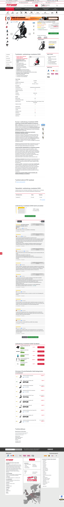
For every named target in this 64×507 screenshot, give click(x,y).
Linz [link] (15, 477)
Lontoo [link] (10, 475)
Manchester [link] (13, 475)
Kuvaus (7, 56)
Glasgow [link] (7, 475)
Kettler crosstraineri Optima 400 (28, 380)
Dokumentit (8, 58)
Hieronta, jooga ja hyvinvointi (46, 9)
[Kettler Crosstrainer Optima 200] (20, 401)
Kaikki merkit (44, 486)
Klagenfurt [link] (12, 477)
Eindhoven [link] (18, 480)
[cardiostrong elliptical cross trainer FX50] (20, 421)
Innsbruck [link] (9, 477)
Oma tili (56, 0)
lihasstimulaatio (45, 483)
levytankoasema (45, 477)
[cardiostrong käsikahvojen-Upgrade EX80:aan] (18, 359)
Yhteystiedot (16, 0)
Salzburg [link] (17, 477)
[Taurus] (26, 397)
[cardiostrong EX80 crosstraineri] (20, 376)
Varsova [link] (7, 493)
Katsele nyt (51, 47)
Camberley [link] (16, 474)
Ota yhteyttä (34, 473)
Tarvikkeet (7, 64)
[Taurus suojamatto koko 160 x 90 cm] (18, 347)
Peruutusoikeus (34, 466)
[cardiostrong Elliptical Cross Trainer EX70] (20, 411)
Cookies (26, 465)
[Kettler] (26, 382)
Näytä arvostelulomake (33, 337)
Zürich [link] (14, 483)
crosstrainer (17, 15)
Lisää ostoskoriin (53, 33)
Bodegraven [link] (11, 480)
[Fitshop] (11, 5)
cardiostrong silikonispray (24, 354)
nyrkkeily (44, 471)
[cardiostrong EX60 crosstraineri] (20, 386)
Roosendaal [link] (8, 481)
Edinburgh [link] (19, 474)
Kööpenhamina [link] (8, 490)
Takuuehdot (8, 60)
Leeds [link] (10, 474)
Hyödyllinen (18, 231)
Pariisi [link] (8, 488)
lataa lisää (24, 337)
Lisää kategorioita (55, 9)
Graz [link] (6, 477)
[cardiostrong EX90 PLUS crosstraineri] (20, 391)
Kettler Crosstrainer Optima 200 (28, 400)
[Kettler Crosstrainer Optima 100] (20, 416)
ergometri (44, 461)
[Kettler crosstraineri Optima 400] (20, 381)
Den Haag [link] (15, 480)
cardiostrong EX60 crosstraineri (28, 385)
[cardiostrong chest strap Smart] (18, 351)
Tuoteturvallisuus (9, 67)
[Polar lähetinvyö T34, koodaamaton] (18, 363)
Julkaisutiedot (10, 0)
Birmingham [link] (13, 474)
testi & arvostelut (9, 62)
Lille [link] (6, 488)
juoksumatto (44, 462)
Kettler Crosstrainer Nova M (27, 405)
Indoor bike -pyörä (45, 469)
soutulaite (44, 463)
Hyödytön (23, 231)
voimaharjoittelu (18, 8)
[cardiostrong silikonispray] (18, 355)
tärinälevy (44, 484)
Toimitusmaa (49, 0)
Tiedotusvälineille (34, 472)
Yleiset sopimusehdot (28, 464)
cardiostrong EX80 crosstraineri (28, 375)
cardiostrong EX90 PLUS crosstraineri (29, 390)
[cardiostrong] (14, 21)
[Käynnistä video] (37, 62)
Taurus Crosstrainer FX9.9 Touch (28, 395)
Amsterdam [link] (7, 480)
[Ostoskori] (57, 5)
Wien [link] (19, 477)
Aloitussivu (6, 15)
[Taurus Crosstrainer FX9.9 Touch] (20, 396)
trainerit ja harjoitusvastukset (47, 475)
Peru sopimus (32, 459)
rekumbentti (44, 472)
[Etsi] (36, 6)
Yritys (7, 0)
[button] (7, 23)
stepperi (44, 476)
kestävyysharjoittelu (10, 8)
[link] (48, 71)
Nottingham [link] (16, 475)
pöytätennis (44, 467)
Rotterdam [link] (11, 481)
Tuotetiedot (8, 54)
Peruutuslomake (27, 467)
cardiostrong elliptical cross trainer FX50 (29, 420)
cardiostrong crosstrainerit (27, 15)
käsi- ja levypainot (45, 470)
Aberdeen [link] (7, 474)
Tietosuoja (33, 464)
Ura (13, 0)
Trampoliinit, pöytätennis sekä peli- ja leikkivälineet (31, 9)
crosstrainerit (21, 15)
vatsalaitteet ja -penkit (46, 479)
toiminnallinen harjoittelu (46, 478)
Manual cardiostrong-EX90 (20, 182)
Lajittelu (19, 221)
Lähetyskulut (26, 466)
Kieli (52, 0)
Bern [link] (8, 483)
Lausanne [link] (11, 483)
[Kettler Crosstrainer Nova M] (20, 406)
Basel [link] (7, 483)
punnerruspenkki (45, 468)
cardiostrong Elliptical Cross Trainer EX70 (29, 410)
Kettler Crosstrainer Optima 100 (28, 415)
